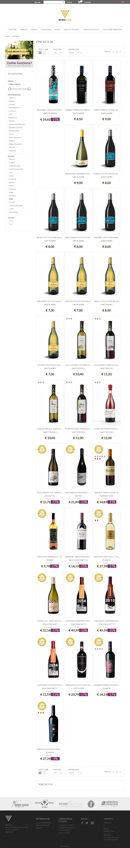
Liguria (11, 176)
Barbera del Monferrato (17, 124)
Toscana (12, 202)
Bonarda (12, 147)
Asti (10, 114)
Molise (11, 186)
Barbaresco (13, 118)
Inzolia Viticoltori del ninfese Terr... (83, 301)
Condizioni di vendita (66, 825)
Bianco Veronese (15, 137)
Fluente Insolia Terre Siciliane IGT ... (54, 429)
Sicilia (11, 199)
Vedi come (43, 49)
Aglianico (12, 98)
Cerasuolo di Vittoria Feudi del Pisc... (83, 685)
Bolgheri (12, 141)
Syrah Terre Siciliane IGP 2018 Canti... (112, 110)
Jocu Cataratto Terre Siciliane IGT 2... (84, 365)
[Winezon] (65, 16)
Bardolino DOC (14, 131)
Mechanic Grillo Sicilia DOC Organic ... (56, 110)
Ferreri (49, 560)
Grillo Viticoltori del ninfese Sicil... (111, 301)
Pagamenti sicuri (64, 833)
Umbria (11, 209)
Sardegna (12, 196)
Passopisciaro (50, 624)
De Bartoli (50, 496)
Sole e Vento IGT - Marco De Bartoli (54, 492)
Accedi (37, 2)
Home (7, 36)
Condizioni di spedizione (67, 828)
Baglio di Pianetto (78, 560)
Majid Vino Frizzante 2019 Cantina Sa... (84, 174)
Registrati (39, 828)
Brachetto (12, 151)
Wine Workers (50, 113)
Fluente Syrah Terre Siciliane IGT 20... (83, 429)
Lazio (11, 172)
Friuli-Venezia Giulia (16, 169)
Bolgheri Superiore (15, 144)
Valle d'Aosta (13, 212)
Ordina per (73, 49)
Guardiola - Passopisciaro (50, 621)
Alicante (12, 104)
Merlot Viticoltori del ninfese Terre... (55, 237)
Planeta (107, 560)
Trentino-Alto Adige (15, 205)
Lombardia (12, 179)
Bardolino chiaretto (15, 127)
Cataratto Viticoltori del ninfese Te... (56, 365)
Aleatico (12, 101)
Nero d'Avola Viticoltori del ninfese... (84, 237)
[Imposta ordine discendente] (81, 52)
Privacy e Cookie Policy (43, 823)
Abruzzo (12, 159)
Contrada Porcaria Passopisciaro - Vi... (56, 685)
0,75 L (11, 221)
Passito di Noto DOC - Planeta (108, 557)
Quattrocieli (78, 368)
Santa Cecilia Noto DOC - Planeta (53, 749)
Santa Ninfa (78, 113)
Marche (11, 182)
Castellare (78, 688)
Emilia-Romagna (14, 166)
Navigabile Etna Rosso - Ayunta (80, 492)
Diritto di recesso (64, 830)
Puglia (11, 192)
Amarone (12, 111)
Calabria (12, 162)
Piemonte (12, 189)
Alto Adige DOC (14, 108)
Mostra (57, 49)
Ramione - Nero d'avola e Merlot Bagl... (84, 557)
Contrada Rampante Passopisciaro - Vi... (85, 621)
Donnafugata (106, 496)
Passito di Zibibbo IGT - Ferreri (52, 557)
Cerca (69, 2)
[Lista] (44, 52)
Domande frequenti (42, 825)
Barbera (12, 121)
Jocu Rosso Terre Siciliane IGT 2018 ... (112, 365)
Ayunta (78, 496)
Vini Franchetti (78, 624)
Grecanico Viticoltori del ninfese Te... (56, 301)
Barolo (11, 134)
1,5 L (10, 224)
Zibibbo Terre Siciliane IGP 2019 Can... (83, 110)
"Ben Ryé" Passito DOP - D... (106, 492)
